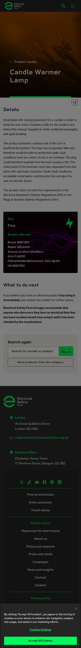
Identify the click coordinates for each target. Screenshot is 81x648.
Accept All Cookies (40, 640)
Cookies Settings (40, 629)
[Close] (76, 608)
